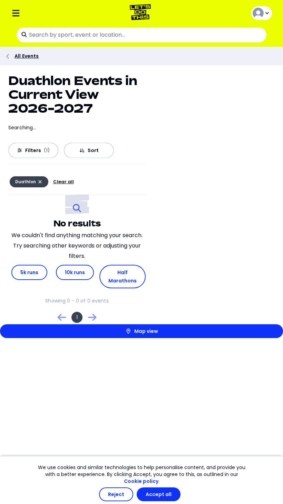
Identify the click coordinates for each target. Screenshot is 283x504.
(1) (47, 150)
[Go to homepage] (142, 13)
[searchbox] (141, 35)
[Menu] (54, 13)
